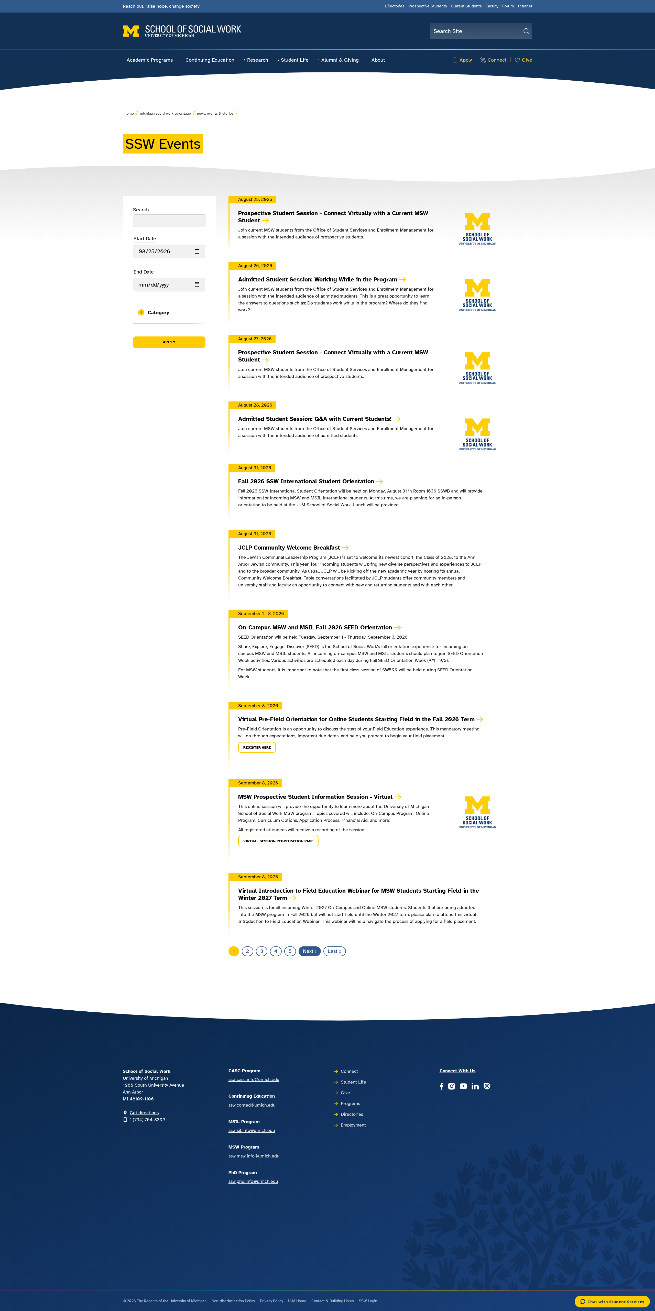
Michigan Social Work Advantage (165, 113)
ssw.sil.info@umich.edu (251, 1130)
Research (257, 60)
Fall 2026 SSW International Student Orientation (306, 481)
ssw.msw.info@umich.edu (253, 1156)
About (378, 60)
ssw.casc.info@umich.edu (253, 1079)
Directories (395, 6)
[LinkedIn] (475, 1086)
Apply (466, 60)
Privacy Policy (271, 1301)
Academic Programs (150, 60)
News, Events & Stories (215, 113)
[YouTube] (463, 1086)
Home (129, 113)
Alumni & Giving (340, 60)
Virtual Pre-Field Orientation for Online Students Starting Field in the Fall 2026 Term (356, 719)
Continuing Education (209, 60)
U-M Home (297, 1301)
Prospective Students (427, 6)
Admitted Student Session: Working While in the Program (317, 279)
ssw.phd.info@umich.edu (253, 1181)
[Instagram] (451, 1086)
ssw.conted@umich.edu (252, 1105)
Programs (350, 1103)
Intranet (525, 6)
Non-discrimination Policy (233, 1301)
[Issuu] (486, 1086)
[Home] (182, 31)
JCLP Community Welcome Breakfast (289, 547)
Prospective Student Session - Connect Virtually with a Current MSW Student (333, 217)
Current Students (466, 6)
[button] (169, 312)
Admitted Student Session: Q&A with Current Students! (315, 419)
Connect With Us (458, 1071)
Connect (497, 60)
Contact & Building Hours (332, 1301)
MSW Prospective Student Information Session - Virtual (315, 797)
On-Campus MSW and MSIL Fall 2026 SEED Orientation (315, 627)
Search (141, 209)
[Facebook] (441, 1086)
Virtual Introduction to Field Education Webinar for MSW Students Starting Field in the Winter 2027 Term (358, 894)
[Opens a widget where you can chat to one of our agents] (612, 1302)
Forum (508, 6)
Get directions (144, 1113)
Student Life (295, 60)
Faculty (492, 6)
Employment (353, 1125)
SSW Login (368, 1301)
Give (527, 60)
